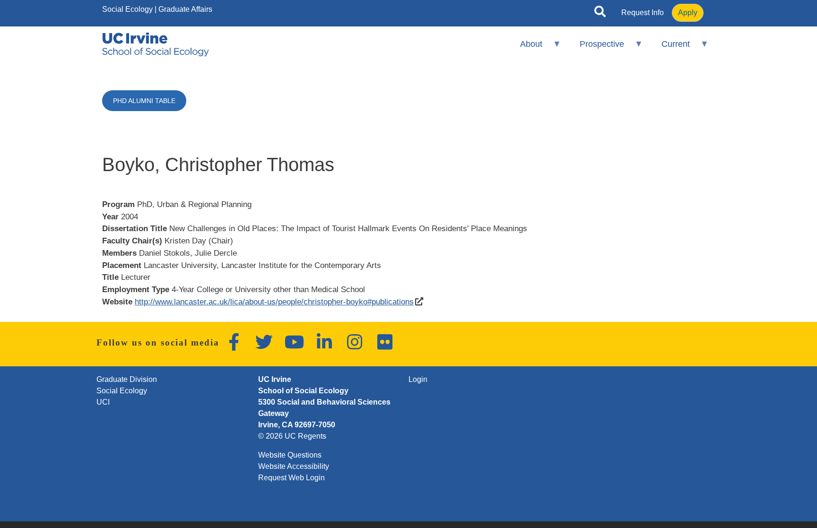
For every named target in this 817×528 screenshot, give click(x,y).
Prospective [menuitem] (595, 48)
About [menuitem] (524, 48)
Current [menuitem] (669, 48)
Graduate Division (126, 379)
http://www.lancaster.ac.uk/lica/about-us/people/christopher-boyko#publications (274, 301)
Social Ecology (127, 9)
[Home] (155, 44)
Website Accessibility (293, 466)
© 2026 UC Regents (292, 436)
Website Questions (290, 455)
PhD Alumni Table (144, 100)
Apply (687, 13)
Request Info (642, 13)
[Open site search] (600, 13)
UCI (103, 402)
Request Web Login (291, 478)
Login (417, 379)
